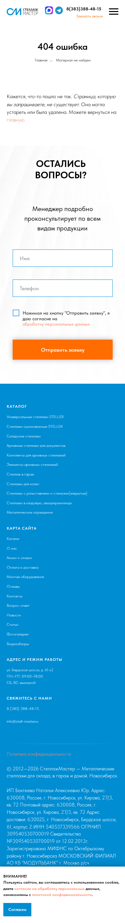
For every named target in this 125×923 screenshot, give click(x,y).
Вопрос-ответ (18, 605)
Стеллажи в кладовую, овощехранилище (39, 503)
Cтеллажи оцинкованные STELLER (35, 426)
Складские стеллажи (24, 436)
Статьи (12, 624)
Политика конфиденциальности (39, 754)
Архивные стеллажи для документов (36, 445)
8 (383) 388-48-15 (23, 708)
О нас (12, 548)
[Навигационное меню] (113, 11)
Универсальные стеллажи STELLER (35, 416)
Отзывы (13, 586)
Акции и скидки (19, 557)
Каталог (13, 538)
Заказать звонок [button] (89, 16)
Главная (41, 60)
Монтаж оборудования (25, 576)
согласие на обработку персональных (49, 888)
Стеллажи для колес (23, 484)
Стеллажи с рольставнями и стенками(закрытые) (47, 493)
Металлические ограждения (30, 512)
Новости (14, 615)
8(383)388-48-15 (83, 8)
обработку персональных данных (56, 324)
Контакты (14, 596)
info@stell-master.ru (22, 721)
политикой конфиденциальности (62, 894)
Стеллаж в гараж (20, 474)
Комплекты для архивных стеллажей (36, 455)
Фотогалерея (17, 634)
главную (16, 120)
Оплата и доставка (22, 567)
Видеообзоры (18, 643)
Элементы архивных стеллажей (32, 464)
